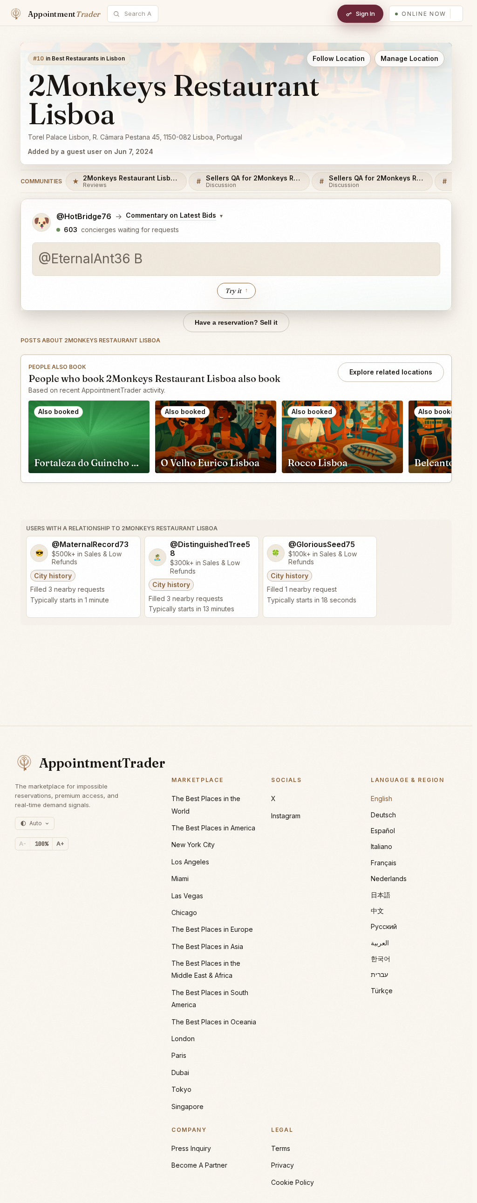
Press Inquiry (191, 1148)
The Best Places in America (213, 828)
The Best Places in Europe (212, 929)
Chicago (184, 912)
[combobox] (137, 13)
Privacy (282, 1165)
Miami (180, 878)
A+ (60, 843)
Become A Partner (199, 1165)
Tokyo (181, 1089)
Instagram (285, 816)
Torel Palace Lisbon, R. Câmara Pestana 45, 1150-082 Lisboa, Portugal (135, 137)
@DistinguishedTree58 (210, 549)
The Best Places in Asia (207, 946)
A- (22, 843)
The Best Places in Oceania (213, 1022)
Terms (280, 1148)
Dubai (180, 1072)
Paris (178, 1055)
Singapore (187, 1106)
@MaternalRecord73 (90, 544)
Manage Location (409, 58)
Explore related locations (390, 372)
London (183, 1039)
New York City (193, 845)
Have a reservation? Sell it (236, 322)
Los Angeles (190, 862)
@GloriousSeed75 (321, 544)
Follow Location (339, 58)
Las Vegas (187, 896)
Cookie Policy (292, 1182)
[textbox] (236, 259)
